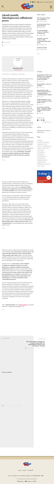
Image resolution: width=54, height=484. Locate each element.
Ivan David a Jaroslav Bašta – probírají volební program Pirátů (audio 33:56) (44, 109)
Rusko (42, 166)
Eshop (30, 470)
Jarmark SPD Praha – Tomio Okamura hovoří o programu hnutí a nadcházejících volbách (44, 92)
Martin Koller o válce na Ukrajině (44, 84)
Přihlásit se (42, 2)
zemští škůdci (40, 144)
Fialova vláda (40, 150)
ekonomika (40, 140)
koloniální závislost (42, 156)
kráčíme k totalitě (41, 162)
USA (49, 164)
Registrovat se (49, 2)
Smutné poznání (42, 47)
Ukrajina (39, 148)
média (46, 164)
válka (39, 166)
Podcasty (20, 481)
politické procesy (6, 74)
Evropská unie (40, 154)
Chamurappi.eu (22, 305)
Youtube (28, 481)
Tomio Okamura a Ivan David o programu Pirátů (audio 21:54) (44, 101)
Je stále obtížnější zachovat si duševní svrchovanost (43, 32)
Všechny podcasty (47, 122)
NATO (46, 144)
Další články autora (18, 69)
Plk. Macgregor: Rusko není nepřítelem (43, 18)
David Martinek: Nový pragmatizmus (43, 24)
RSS (35, 481)
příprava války (40, 164)
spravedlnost (21, 74)
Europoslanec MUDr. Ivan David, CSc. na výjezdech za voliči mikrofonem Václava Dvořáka (44, 77)
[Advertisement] (18, 170)
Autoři (24, 470)
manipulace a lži (45, 148)
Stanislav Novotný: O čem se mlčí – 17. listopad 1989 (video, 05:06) (44, 41)
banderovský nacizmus (42, 160)
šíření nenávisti (14, 74)
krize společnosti (41, 152)
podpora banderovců (46, 146)
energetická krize (41, 158)
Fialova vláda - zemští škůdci (43, 142)
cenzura (39, 146)
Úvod (19, 470)
